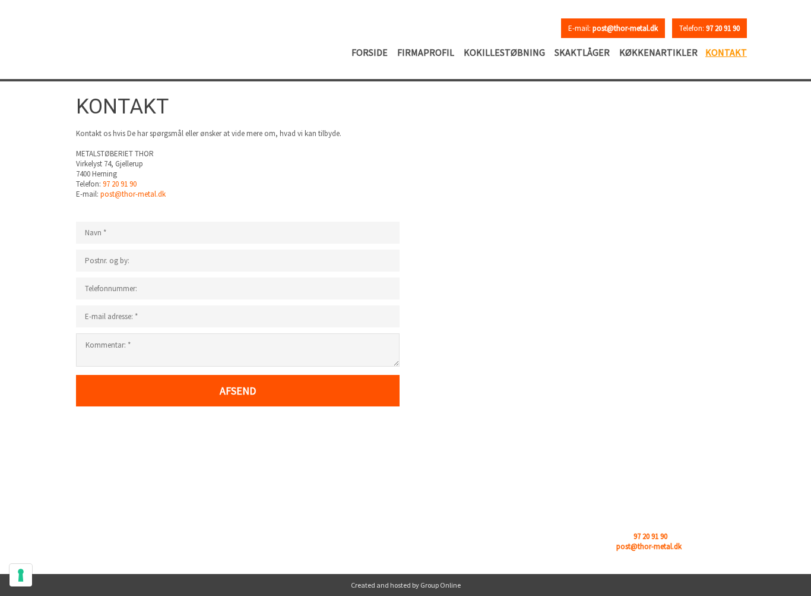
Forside (369, 52)
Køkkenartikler (658, 52)
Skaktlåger (582, 52)
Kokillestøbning (504, 52)
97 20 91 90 (120, 184)
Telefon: (709, 28)
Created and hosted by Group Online (406, 585)
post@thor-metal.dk (133, 194)
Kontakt (726, 52)
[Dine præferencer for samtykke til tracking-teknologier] (20, 575)
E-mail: (613, 28)
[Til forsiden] (145, 33)
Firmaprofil (425, 52)
